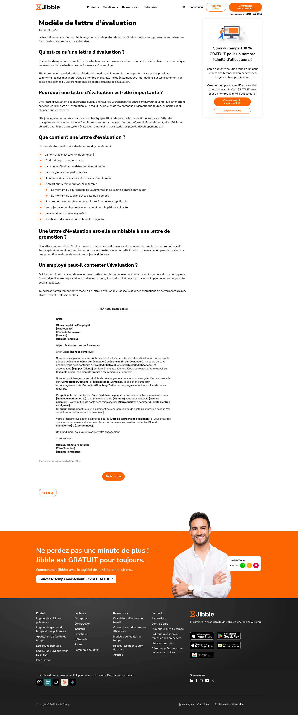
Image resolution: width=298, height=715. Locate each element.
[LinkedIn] (191, 681)
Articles (118, 655)
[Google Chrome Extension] (202, 655)
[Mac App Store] (202, 645)
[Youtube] (207, 681)
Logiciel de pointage (48, 646)
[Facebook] (196, 681)
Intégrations (43, 660)
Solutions (109, 7)
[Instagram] (201, 681)
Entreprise (150, 7)
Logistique (81, 634)
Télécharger (113, 476)
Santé (78, 644)
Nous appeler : (246, 14)
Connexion (196, 7)
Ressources (129, 7)
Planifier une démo (163, 643)
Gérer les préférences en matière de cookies (167, 650)
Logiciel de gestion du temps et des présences (51, 629)
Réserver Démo (216, 7)
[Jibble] (48, 7)
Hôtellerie (80, 639)
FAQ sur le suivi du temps (168, 629)
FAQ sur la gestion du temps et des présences (166, 636)
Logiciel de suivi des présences (48, 620)
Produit (91, 7)
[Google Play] (229, 635)
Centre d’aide (160, 624)
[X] (212, 681)
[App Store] (202, 635)
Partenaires (159, 618)
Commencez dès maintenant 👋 (232, 102)
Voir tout (47, 493)
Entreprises (81, 618)
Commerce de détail (87, 650)
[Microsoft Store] (229, 645)
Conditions (203, 704)
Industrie (80, 629)
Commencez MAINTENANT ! (245, 7)
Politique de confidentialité (229, 704)
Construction (82, 624)
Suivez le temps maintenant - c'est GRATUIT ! (76, 579)
